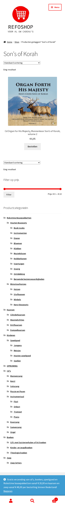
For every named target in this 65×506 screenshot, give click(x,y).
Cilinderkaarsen (17, 314)
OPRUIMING (12, 366)
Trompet (18, 411)
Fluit (16, 401)
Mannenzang (16, 376)
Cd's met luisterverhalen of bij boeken (28, 442)
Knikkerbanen (20, 258)
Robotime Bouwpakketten (19, 217)
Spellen (17, 360)
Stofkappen (19, 294)
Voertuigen (19, 263)
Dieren (17, 238)
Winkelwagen (50, 498)
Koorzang (14, 422)
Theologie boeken (18, 452)
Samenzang (15, 427)
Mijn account (11, 501)
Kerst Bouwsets (21, 304)
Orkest (17, 406)
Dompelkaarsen (17, 330)
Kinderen (11, 335)
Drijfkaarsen (16, 325)
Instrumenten (20, 233)
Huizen (17, 289)
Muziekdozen (20, 253)
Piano (16, 417)
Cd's (9, 371)
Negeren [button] (7, 491)
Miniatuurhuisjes (18, 284)
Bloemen (18, 243)
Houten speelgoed (22, 355)
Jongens (18, 345)
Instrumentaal (17, 396)
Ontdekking (19, 274)
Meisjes (17, 350)
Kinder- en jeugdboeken (21, 447)
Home (9, 42)
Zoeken (32, 501)
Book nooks (19, 228)
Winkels (17, 299)
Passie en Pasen (17, 391)
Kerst (12, 381)
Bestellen (32, 146)
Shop (17, 42)
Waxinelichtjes (17, 320)
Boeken (10, 437)
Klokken (17, 248)
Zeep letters (16, 462)
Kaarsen (11, 309)
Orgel (12, 432)
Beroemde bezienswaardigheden (29, 279)
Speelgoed (15, 340)
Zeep (9, 457)
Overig (17, 268)
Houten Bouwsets (18, 222)
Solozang (14, 386)
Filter (8, 194)
